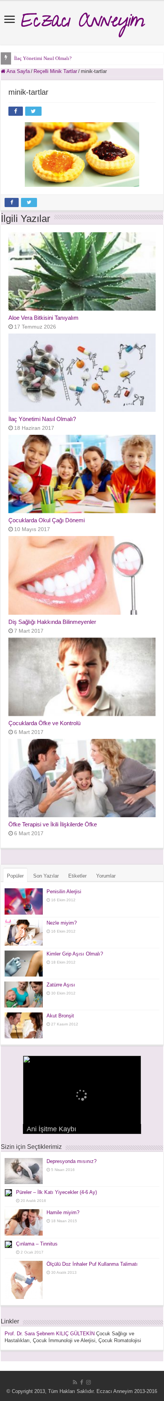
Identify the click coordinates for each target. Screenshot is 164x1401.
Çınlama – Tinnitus (37, 1244)
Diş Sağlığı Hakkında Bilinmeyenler (52, 622)
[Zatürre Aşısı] (24, 994)
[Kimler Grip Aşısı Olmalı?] (24, 964)
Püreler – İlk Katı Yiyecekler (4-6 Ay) (56, 1192)
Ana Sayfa (17, 71)
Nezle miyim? (62, 923)
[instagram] (88, 1382)
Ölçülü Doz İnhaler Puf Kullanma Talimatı (92, 1264)
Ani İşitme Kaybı (51, 1129)
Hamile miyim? (63, 1212)
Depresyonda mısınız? (71, 1161)
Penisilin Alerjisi (64, 891)
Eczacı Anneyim (82, 23)
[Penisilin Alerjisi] (24, 901)
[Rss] (75, 1382)
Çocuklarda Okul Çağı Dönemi (46, 520)
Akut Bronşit (60, 1016)
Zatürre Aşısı (61, 985)
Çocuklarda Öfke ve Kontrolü (44, 723)
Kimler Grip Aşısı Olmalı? (75, 954)
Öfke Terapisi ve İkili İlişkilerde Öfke (52, 824)
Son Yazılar (46, 876)
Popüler (15, 876)
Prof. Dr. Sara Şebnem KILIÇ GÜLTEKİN (50, 1333)
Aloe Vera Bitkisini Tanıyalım (43, 317)
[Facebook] (81, 1382)
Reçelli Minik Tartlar (55, 71)
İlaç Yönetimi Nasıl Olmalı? (43, 58)
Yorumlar (106, 876)
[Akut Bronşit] (24, 1025)
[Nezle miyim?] (24, 933)
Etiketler (77, 876)
